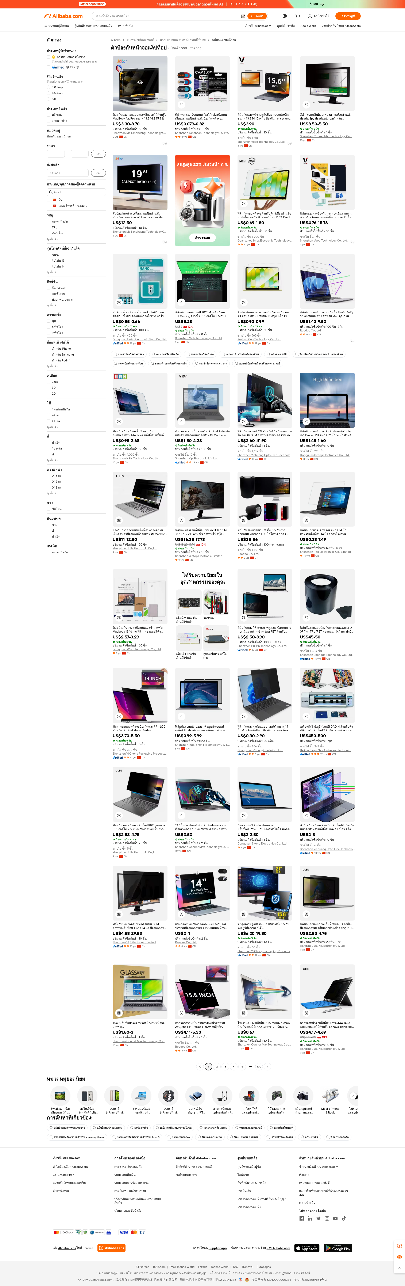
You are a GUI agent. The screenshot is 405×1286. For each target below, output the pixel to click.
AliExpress (142, 1266)
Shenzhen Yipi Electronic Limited (196, 458)
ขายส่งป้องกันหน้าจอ (202, 354)
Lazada (202, 1266)
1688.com (159, 1266)
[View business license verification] (241, 1280)
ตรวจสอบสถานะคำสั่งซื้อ (315, 1182)
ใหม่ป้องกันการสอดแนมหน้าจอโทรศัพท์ (321, 354)
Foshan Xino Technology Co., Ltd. (259, 339)
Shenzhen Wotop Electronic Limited (198, 556)
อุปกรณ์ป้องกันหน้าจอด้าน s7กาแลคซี (259, 363)
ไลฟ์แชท (243, 1174)
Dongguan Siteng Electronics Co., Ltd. (325, 455)
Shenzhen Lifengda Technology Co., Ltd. (326, 654)
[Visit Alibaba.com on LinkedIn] (310, 1218)
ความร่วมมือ (307, 1202)
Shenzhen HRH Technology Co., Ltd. (136, 458)
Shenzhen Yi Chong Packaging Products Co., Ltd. (140, 753)
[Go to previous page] (200, 1066)
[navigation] (76, 553)
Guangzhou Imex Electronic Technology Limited (265, 240)
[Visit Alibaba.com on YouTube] (335, 1218)
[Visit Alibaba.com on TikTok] (343, 1218)
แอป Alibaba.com (278, 1248)
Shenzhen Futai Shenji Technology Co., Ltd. (202, 744)
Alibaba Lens (67, 1248)
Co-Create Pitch (63, 1174)
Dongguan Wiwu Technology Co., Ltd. (137, 649)
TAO (235, 1266)
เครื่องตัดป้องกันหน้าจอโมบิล (176, 1127)
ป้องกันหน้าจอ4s (181, 1137)
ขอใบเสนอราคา (186, 1174)
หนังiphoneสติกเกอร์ (250, 1127)
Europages (264, 1266)
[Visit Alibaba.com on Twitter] (318, 1218)
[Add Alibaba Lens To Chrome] (111, 1248)
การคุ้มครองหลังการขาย (130, 1190)
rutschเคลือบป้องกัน (167, 354)
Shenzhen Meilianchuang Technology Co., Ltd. (140, 132)
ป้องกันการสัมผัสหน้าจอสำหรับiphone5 (138, 1137)
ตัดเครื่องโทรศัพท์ (283, 1127)
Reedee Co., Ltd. (310, 330)
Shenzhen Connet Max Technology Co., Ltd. (327, 136)
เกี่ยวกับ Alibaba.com (66, 1158)
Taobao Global (220, 1266)
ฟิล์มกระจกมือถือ (340, 1137)
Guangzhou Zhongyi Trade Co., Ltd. (260, 750)
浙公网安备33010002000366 (271, 1279)
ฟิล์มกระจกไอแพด (212, 1137)
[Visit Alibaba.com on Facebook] (301, 1218)
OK (98, 154)
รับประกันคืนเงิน (125, 1174)
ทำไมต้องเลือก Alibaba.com (70, 1166)
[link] (399, 1245)
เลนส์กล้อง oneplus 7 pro (213, 363)
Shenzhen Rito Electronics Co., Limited (325, 551)
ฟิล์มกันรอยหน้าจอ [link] (224, 40)
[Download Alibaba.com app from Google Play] (338, 1248)
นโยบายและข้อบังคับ (128, 1210)
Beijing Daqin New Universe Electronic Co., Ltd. (327, 750)
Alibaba (115, 40)
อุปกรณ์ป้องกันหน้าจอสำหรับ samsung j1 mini (79, 1137)
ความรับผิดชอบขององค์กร (69, 1182)
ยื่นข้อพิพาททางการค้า (252, 1182)
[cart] (298, 16)
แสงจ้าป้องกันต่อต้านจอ (131, 354)
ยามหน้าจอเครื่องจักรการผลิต (171, 363)
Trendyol (247, 1266)
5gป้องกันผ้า (141, 1127)
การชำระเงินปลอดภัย (128, 1166)
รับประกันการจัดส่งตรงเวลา (132, 1182)
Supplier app (218, 1248)
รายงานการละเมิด (249, 1207)
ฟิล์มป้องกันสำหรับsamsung (69, 1127)
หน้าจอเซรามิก (279, 354)
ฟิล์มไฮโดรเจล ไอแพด (246, 1137)
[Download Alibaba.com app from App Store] (307, 1248)
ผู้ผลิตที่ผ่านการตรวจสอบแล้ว (194, 1166)
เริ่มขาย (304, 1174)
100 (259, 1066)
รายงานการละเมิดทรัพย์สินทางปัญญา (262, 1198)
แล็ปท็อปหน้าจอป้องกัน (109, 1127)
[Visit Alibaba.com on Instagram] (326, 1218)
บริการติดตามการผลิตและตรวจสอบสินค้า (137, 1200)
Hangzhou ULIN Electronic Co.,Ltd (135, 548)
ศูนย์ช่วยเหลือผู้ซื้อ (249, 1166)
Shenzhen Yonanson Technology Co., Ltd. (202, 132)
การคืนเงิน (244, 1190)
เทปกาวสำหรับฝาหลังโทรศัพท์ (242, 354)
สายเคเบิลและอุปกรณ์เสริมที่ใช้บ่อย (183, 40)
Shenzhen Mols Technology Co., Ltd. (198, 338)
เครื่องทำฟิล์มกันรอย (282, 1137)
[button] (243, 16)
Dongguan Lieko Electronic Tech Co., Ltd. (140, 339)
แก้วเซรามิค (311, 1137)
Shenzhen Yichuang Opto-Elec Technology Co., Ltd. (265, 455)
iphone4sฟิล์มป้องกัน (215, 1127)
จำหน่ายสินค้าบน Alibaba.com (318, 1166)
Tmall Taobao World (181, 1266)
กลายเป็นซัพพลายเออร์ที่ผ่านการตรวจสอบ (323, 1192)
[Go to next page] (267, 1066)
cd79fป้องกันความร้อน (130, 363)
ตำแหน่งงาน (61, 1190)
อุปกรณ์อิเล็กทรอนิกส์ (140, 40)
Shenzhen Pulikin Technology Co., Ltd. (262, 646)
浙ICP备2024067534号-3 (310, 1279)
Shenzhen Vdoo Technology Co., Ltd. (261, 141)
